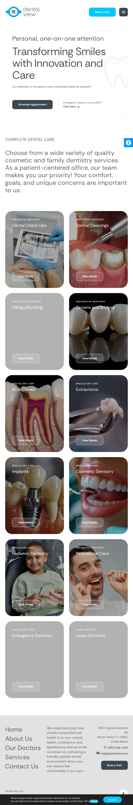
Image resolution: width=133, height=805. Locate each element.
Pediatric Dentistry (30, 553)
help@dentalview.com (114, 753)
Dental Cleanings (92, 225)
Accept (112, 799)
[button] (128, 142)
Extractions (87, 389)
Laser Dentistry (90, 635)
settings (94, 801)
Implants (20, 471)
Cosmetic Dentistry (94, 471)
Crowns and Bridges (95, 307)
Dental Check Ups (29, 225)
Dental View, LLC (14, 791)
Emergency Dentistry (32, 635)
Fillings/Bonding (27, 307)
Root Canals (23, 389)
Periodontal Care (92, 553)
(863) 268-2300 (118, 747)
